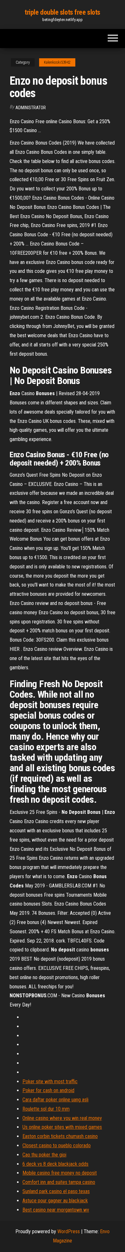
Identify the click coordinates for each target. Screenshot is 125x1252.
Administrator (30, 107)
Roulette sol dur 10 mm (46, 1109)
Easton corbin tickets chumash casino (60, 1136)
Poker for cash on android (48, 1090)
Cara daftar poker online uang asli (55, 1100)
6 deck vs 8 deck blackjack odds (55, 1164)
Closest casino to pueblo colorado (56, 1145)
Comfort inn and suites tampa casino (58, 1182)
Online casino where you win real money (62, 1118)
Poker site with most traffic (50, 1081)
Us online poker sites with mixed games (62, 1127)
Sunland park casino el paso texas (56, 1191)
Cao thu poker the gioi (44, 1155)
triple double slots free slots (62, 12)
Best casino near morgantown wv (55, 1210)
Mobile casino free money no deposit (59, 1173)
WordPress (68, 1231)
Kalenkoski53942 (57, 62)
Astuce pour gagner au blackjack (55, 1201)
